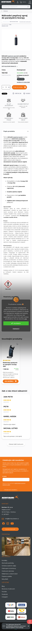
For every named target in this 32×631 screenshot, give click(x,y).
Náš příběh (5, 579)
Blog (3, 586)
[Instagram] (7, 523)
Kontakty (4, 560)
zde (25, 319)
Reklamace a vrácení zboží (9, 574)
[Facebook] (3, 523)
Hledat (28, 6)
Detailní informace (9, 66)
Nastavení (16, 328)
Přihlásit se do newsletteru (10, 489)
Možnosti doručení (23, 82)
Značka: (5, 26)
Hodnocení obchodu (8, 571)
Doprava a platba (7, 576)
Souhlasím (17, 323)
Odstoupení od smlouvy (9, 568)
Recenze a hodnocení (8, 589)
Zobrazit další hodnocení (16, 444)
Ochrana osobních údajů (9, 566)
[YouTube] (12, 523)
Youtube (4, 591)
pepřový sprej (12, 56)
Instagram (5, 597)
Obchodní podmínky (8, 563)
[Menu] (30, 2)
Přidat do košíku (18, 87)
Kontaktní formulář (10, 529)
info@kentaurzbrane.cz (12, 518)
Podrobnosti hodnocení (25, 21)
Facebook (5, 594)
